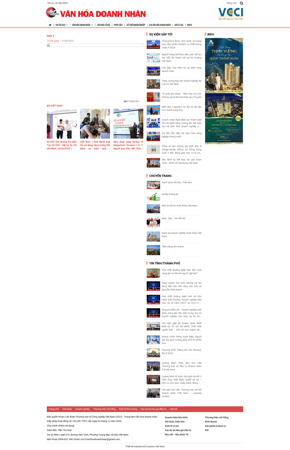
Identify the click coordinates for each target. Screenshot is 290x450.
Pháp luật (118, 24)
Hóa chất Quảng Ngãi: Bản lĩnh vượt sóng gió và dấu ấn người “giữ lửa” (182, 272)
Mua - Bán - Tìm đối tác (173, 218)
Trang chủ (54, 409)
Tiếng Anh (231, 3)
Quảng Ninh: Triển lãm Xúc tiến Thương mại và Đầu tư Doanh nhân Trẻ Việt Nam (182, 366)
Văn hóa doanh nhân (81, 24)
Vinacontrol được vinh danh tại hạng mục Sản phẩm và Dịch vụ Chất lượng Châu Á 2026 (182, 44)
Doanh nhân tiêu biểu (176, 417)
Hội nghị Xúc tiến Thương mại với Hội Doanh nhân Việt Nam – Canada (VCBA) (182, 393)
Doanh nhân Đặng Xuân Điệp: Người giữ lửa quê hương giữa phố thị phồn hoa (182, 340)
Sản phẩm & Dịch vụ (215, 426)
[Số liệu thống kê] (153, 197)
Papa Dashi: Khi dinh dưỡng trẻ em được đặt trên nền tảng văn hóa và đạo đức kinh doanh (182, 286)
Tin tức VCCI (60, 24)
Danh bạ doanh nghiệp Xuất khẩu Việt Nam (182, 235)
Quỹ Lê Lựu (179, 24)
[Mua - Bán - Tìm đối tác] (153, 222)
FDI (206, 430)
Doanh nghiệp (82, 409)
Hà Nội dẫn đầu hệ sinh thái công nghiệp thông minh (182, 135)
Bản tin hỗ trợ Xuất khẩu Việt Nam (179, 205)
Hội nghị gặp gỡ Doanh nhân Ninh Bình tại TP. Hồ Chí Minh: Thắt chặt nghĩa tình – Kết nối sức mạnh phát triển (182, 327)
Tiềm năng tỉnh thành (173, 246)
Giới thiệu (67, 409)
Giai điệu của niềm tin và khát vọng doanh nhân (182, 69)
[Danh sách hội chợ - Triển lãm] (153, 185)
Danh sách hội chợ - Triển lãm (177, 182)
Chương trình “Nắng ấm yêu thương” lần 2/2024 (182, 352)
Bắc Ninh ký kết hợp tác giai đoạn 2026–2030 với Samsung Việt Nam (182, 161)
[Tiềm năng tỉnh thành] (153, 250)
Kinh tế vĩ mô (172, 426)
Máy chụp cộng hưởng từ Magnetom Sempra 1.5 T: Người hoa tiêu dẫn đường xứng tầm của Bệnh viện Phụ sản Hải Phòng (128, 145)
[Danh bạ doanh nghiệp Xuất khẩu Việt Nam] (153, 236)
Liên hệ (173, 409)
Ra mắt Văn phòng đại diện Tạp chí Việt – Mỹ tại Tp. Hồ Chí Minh (62, 145)
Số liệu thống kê (170, 194)
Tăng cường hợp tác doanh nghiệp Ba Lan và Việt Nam (182, 82)
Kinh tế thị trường (128, 409)
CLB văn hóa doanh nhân (160, 24)
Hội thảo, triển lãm (175, 421)
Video (189, 24)
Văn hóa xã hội (103, 24)
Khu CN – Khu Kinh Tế (176, 434)
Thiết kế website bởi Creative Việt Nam (145, 446)
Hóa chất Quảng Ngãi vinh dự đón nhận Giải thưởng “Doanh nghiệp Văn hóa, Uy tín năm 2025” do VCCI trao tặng (182, 300)
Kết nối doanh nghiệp (136, 24)
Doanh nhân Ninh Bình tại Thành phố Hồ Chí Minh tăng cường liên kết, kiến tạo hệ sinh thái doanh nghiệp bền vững (182, 123)
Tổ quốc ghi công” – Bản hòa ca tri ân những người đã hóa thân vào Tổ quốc (182, 95)
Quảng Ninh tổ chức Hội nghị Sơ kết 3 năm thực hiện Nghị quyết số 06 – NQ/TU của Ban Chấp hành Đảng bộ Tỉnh (182, 380)
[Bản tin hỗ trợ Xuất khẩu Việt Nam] (153, 208)
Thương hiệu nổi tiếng (104, 409)
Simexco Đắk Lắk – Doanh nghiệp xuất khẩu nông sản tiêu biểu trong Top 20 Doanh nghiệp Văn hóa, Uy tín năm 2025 (182, 313)
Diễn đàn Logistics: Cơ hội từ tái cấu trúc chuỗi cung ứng (182, 108)
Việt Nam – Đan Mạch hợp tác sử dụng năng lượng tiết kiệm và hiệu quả (95, 145)
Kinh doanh (211, 421)
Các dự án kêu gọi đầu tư (153, 409)
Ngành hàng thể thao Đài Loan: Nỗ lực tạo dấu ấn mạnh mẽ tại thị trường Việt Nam (182, 57)
